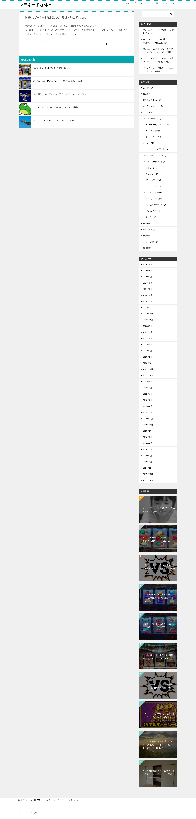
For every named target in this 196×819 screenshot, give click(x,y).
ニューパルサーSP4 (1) (155, 192)
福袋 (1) (146, 223)
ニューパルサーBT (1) (155, 186)
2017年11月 (148, 474)
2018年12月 (148, 419)
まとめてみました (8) (152, 100)
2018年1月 (147, 462)
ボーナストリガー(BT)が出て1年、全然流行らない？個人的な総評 (57, 81)
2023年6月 (147, 332)
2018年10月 (148, 431)
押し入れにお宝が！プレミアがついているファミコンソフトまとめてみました (158, 774)
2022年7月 (147, 394)
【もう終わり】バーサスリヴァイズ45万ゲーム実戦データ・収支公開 (159, 597)
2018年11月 (148, 425)
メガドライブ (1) (155, 137)
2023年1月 (147, 357)
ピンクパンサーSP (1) (155, 211)
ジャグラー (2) (152, 174)
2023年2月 (147, 351)
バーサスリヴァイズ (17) (156, 205)
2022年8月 (147, 388)
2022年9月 (147, 381)
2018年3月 (147, 449)
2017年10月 (148, 480)
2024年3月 (147, 289)
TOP (30, 800)
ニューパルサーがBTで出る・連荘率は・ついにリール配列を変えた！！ (60, 107)
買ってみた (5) (149, 229)
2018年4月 (147, 443)
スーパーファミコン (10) (158, 125)
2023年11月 (148, 314)
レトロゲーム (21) (153, 118)
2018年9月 (147, 437)
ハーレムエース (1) (154, 199)
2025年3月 (147, 277)
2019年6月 (147, 400)
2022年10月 (148, 375)
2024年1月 (147, 301)
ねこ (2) (146, 94)
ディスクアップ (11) (154, 180)
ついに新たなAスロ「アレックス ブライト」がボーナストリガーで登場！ (60, 94)
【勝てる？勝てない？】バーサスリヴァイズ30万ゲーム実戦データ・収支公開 (159, 568)
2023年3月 (147, 344)
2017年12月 (148, 468)
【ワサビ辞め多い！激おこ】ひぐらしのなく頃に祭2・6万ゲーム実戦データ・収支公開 (158, 744)
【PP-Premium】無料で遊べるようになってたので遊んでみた (158, 715)
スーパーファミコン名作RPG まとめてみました (159, 510)
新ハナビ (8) (151, 217)
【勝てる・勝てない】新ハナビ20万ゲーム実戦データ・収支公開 (159, 627)
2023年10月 (148, 320)
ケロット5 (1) (151, 168)
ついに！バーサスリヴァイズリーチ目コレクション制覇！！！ (158, 686)
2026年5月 (147, 264)
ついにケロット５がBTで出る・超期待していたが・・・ (54, 68)
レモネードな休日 (35, 4)
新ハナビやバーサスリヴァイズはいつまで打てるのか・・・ (158, 539)
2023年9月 (147, 326)
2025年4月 (147, 270)
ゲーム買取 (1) (152, 242)
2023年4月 (147, 338)
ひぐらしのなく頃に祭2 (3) (157, 149)
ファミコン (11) (154, 131)
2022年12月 (148, 363)
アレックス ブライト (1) (156, 155)
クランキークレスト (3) (155, 162)
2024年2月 (147, 295)
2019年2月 (147, 406)
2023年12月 (148, 307)
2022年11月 (148, 369)
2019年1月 (147, 412)
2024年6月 (147, 283)
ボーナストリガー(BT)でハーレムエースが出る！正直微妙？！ (56, 120)
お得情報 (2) (148, 88)
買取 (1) (146, 236)
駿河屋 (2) (147, 248)
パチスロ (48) (149, 143)
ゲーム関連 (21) (149, 112)
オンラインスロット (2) (153, 106)
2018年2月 (147, 456)
